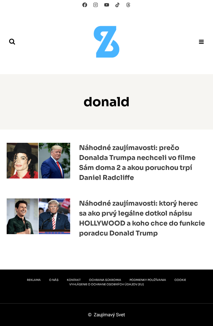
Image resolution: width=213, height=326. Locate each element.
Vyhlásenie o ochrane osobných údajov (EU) (106, 284)
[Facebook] (85, 4)
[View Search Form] (12, 41)
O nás (54, 280)
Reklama (34, 280)
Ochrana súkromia (105, 280)
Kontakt (74, 280)
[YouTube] (106, 4)
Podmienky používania (148, 280)
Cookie (180, 280)
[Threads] (128, 4)
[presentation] (38, 165)
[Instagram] (95, 4)
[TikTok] (117, 4)
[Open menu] (201, 41)
